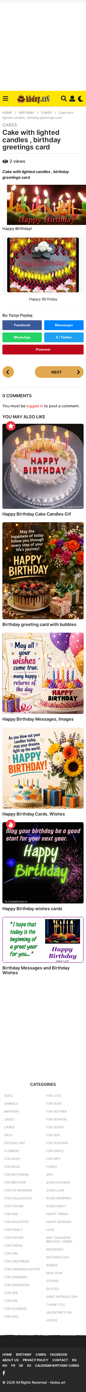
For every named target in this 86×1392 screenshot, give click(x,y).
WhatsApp (22, 337)
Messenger (64, 325)
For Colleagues (18, 1198)
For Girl (11, 1253)
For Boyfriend (16, 1174)
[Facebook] (3, 1373)
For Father (13, 1238)
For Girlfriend (16, 1261)
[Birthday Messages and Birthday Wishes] (43, 940)
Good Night (56, 1206)
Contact (60, 1360)
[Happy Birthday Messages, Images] (43, 673)
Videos (51, 1320)
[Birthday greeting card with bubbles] (43, 570)
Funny (51, 1167)
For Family (13, 1230)
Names (51, 1265)
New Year (54, 1273)
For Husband (15, 1308)
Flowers (11, 1151)
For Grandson (16, 1285)
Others (52, 1281)
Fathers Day (14, 1143)
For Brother (15, 1182)
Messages (54, 1249)
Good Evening (58, 1182)
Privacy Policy (35, 1360)
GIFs (49, 1174)
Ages (8, 1096)
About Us (10, 1360)
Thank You (55, 1304)
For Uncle (55, 1151)
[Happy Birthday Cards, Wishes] (43, 768)
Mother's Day (57, 1257)
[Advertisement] (43, 45)
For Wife (53, 1159)
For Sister (55, 1127)
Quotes (52, 1289)
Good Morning (58, 1198)
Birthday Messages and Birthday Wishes (36, 970)
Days (8, 1135)
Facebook (22, 325)
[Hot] (11, 824)
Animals (11, 1103)
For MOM (53, 1103)
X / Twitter (64, 337)
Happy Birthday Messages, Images (38, 719)
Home (7, 1354)
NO (4, 1365)
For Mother (56, 1111)
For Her (11, 1293)
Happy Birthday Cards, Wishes (33, 813)
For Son (53, 1135)
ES (29, 1365)
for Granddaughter (22, 1269)
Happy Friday (57, 1214)
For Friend (13, 1245)
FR (13, 1365)
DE (21, 1365)
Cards (9, 1127)
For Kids (11, 1316)
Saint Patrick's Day (62, 1297)
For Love (53, 1096)
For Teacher (57, 1143)
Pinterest (43, 349)
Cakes (9, 125)
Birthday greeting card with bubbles (39, 624)
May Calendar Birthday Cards (59, 1239)
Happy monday (58, 1222)
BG (74, 1360)
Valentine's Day (59, 1312)
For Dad (11, 1214)
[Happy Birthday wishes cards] (43, 862)
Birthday (11, 1111)
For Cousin (13, 1206)
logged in (34, 405)
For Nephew (56, 1119)
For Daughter (16, 1222)
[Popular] (11, 426)
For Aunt (12, 1159)
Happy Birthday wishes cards (32, 908)
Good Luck (55, 1190)
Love (50, 1230)
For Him (10, 1301)
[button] (5, 98)
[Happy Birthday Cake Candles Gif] (43, 466)
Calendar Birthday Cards (57, 1365)
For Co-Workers (18, 1190)
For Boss (12, 1167)
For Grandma (15, 1277)
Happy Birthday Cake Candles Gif (36, 514)
